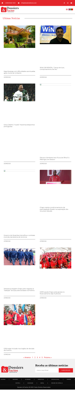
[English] (69, 10)
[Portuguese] (72, 10)
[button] (66, 9)
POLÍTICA (18, 383)
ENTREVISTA (41, 379)
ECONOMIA (28, 379)
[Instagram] (68, 3)
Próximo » (48, 357)
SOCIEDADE (30, 383)
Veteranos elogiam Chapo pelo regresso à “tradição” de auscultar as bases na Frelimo (19, 289)
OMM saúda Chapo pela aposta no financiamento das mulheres (52, 293)
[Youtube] (71, 3)
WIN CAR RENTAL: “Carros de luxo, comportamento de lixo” (52, 68)
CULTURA (3, 379)
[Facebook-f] (64, 3)
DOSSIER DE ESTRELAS (57, 383)
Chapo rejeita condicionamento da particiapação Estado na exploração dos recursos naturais (54, 209)
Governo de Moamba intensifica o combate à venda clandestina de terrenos (19, 236)
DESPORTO (15, 379)
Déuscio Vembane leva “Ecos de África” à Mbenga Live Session (54, 158)
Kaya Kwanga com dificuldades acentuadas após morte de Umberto (19, 72)
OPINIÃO (69, 379)
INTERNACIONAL (55, 379)
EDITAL (42, 383)
